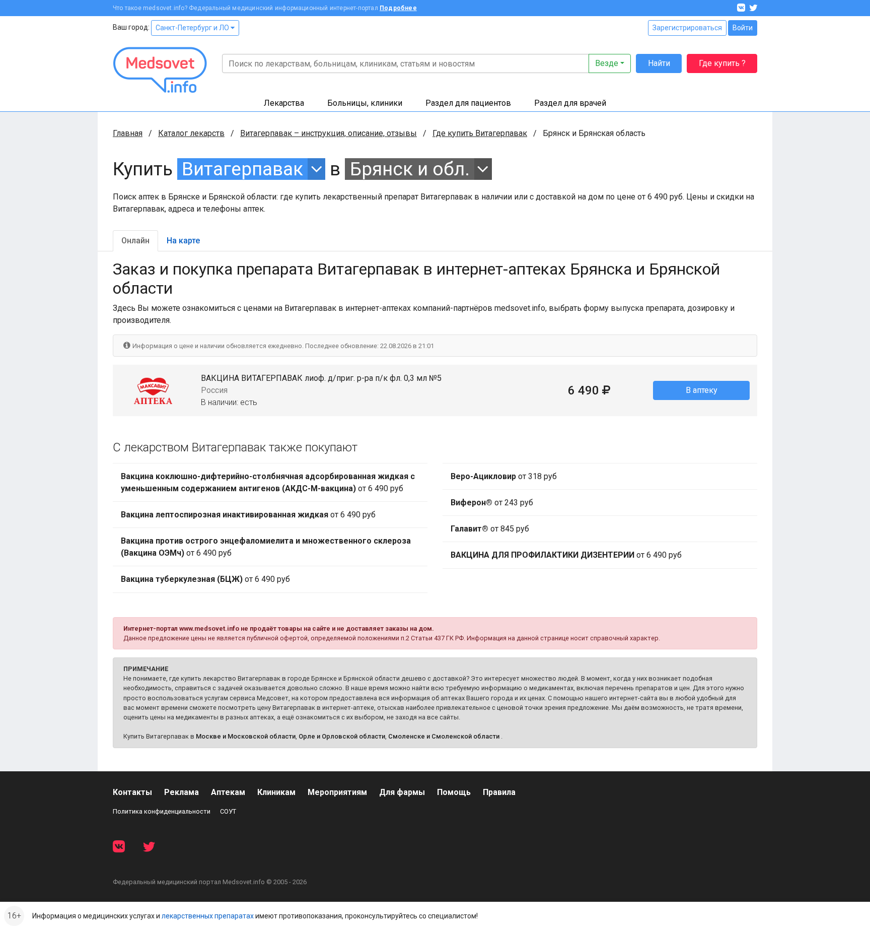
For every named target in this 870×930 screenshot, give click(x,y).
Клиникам (276, 792)
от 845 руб (490, 529)
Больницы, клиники (364, 103)
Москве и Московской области (246, 736)
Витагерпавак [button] (242, 169)
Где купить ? (722, 63)
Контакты (132, 792)
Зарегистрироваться (687, 28)
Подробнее (398, 8)
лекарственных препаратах (208, 916)
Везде (606, 63)
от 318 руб (504, 476)
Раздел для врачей (570, 103)
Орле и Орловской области (342, 736)
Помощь (454, 792)
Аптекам (228, 792)
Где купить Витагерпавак (479, 133)
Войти (743, 28)
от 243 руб (492, 502)
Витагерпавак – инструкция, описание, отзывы (328, 133)
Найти (659, 63)
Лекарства (284, 103)
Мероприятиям (337, 792)
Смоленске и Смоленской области (443, 736)
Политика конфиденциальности (161, 811)
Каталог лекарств (191, 133)
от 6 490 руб (268, 482)
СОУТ (228, 811)
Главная (127, 133)
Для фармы (402, 792)
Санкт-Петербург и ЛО (193, 28)
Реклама (181, 792)
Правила (499, 792)
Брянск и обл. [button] (410, 169)
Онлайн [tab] (135, 240)
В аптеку (701, 390)
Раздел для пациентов (468, 103)
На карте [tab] (183, 240)
